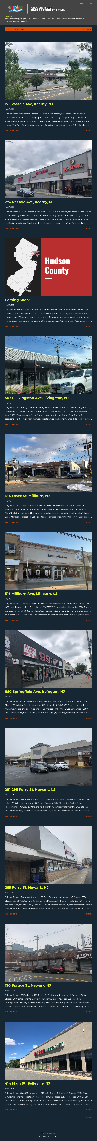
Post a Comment (14, 130)
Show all (87, 29)
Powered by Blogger (49, 1133)
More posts (89, 1117)
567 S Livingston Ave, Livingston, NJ (37, 398)
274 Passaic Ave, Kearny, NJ (29, 202)
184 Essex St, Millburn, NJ (27, 496)
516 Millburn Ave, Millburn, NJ (31, 594)
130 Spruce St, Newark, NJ (28, 985)
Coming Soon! (17, 300)
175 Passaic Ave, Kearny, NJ (29, 104)
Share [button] (6, 130)
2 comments (13, 718)
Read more (89, 130)
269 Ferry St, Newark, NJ (26, 887)
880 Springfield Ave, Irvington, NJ (35, 692)
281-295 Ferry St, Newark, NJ (30, 790)
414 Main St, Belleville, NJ (27, 1083)
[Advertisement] (46, 37)
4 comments (13, 1012)
